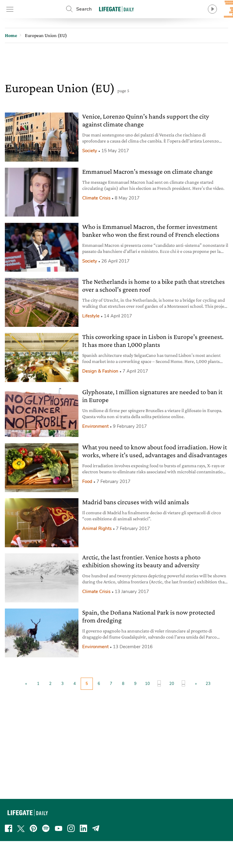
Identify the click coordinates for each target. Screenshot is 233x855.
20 (171, 683)
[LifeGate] (116, 9)
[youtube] (58, 828)
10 (147, 683)
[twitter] (21, 828)
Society (89, 151)
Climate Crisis (96, 198)
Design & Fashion (100, 371)
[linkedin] (83, 828)
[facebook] (8, 828)
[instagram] (71, 828)
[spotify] (45, 828)
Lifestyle (91, 316)
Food (87, 481)
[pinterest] (33, 828)
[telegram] (96, 828)
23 (208, 683)
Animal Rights (97, 528)
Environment (95, 426)
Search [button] (84, 9)
